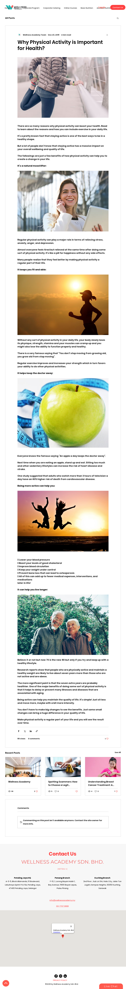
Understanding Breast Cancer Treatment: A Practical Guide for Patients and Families (101, 783)
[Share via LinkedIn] (31, 731)
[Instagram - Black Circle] (60, 976)
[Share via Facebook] (18, 731)
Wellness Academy (19, 781)
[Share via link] (37, 731)
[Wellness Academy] (23, 767)
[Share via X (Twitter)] (25, 731)
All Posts (10, 18)
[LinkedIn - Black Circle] (65, 976)
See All (118, 752)
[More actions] (107, 34)
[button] (118, 18)
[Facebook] (56, 976)
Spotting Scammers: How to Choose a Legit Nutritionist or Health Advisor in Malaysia (62, 783)
